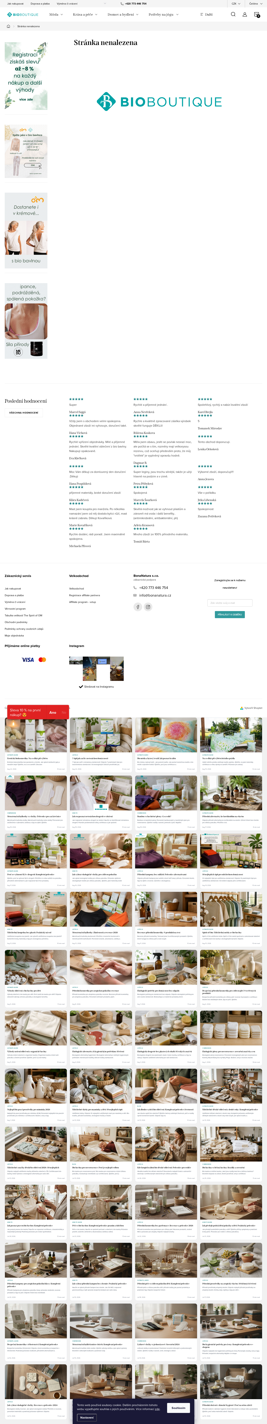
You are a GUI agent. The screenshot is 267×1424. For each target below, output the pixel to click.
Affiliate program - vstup (82, 602)
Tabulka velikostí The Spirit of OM (23, 615)
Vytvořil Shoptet (253, 708)
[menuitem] (56, 14)
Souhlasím (178, 1408)
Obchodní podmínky (16, 622)
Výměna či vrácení (67, 3)
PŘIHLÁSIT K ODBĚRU (230, 614)
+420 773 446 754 (153, 587)
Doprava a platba (40, 3)
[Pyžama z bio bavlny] (26, 151)
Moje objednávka (14, 635)
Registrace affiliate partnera (84, 595)
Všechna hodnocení (23, 412)
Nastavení (87, 1417)
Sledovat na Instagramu (99, 687)
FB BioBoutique (138, 607)
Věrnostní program (15, 609)
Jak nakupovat (15, 3)
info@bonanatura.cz (155, 595)
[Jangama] (26, 230)
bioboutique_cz (148, 607)
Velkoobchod (76, 588)
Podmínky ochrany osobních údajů (24, 629)
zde (157, 1409)
